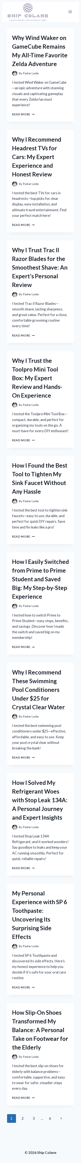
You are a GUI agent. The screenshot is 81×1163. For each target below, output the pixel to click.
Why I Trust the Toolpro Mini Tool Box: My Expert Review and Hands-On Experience (37, 378)
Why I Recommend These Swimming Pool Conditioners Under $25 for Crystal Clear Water (38, 690)
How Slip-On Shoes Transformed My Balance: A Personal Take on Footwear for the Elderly (40, 1030)
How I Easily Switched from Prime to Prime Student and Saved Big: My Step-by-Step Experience (40, 579)
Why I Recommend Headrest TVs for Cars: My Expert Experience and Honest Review (36, 157)
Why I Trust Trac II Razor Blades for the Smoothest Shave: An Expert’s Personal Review (40, 267)
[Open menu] (70, 12)
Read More (23, 114)
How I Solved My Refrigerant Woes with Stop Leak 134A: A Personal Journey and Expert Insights (40, 800)
